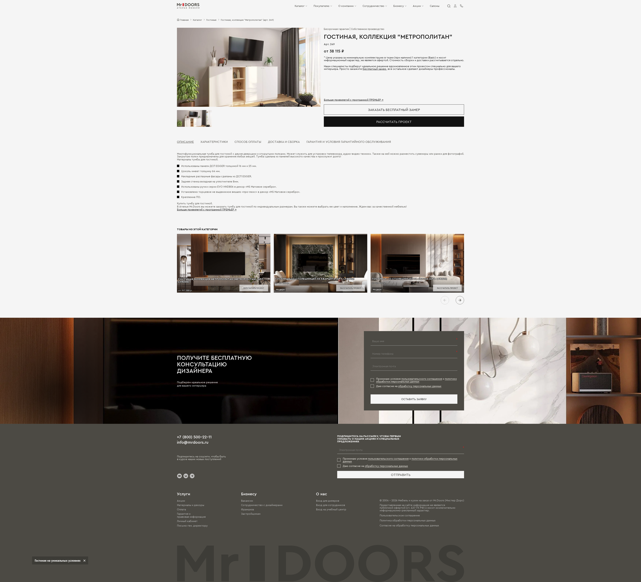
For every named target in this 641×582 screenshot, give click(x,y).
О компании (346, 6)
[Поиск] (448, 6)
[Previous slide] (445, 300)
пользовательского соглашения (421, 378)
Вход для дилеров (327, 500)
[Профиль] (455, 5)
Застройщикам (250, 513)
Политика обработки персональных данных (408, 520)
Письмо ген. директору (192, 525)
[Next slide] (460, 300)
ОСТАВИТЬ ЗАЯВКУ (414, 399)
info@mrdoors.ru (192, 442)
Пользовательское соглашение (400, 515)
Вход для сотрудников (330, 505)
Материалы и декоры (190, 505)
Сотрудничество (373, 6)
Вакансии (247, 500)
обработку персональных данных (419, 386)
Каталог (299, 6)
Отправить (400, 474)
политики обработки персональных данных (416, 380)
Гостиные (211, 20)
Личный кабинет (187, 521)
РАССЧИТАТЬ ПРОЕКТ (394, 121)
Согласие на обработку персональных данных (409, 525)
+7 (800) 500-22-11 (194, 437)
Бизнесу (398, 6)
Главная (184, 20)
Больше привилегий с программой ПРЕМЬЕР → (353, 99)
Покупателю (321, 6)
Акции (417, 6)
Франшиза (247, 509)
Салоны (434, 6)
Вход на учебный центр (331, 509)
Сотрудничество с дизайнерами (261, 505)
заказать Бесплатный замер (394, 109)
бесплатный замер (374, 68)
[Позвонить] (461, 5)
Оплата (181, 509)
